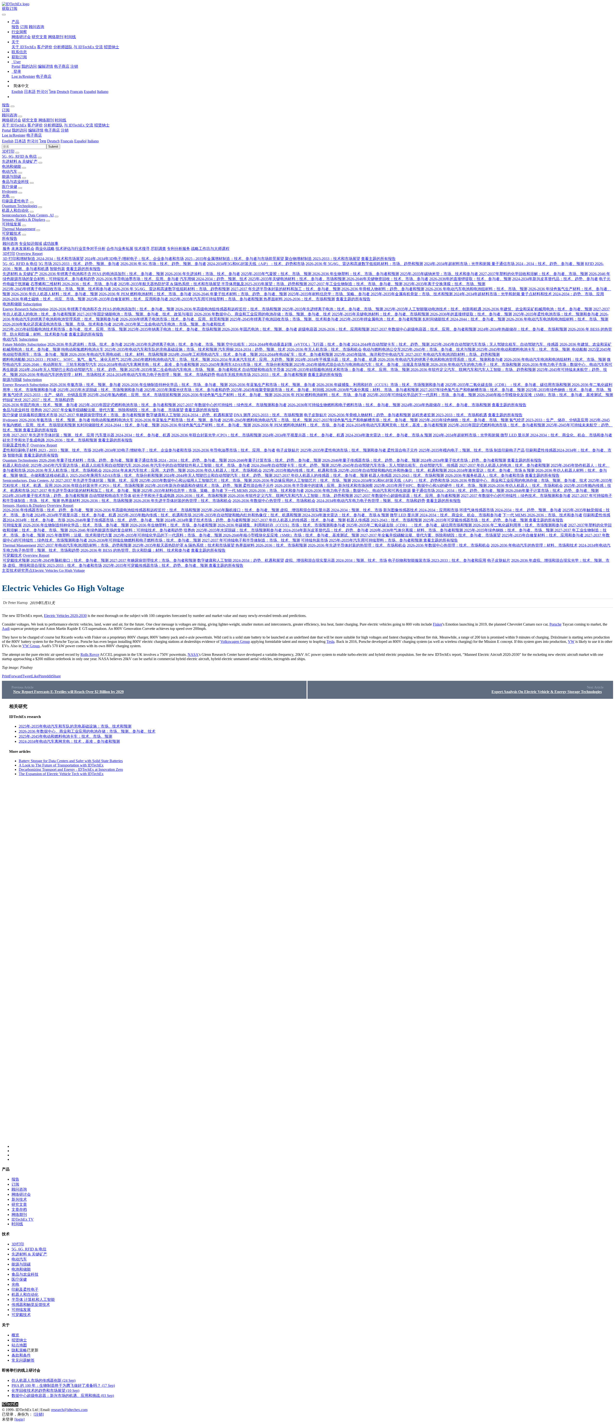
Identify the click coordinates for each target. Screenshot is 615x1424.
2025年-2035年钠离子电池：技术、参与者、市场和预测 (175, 329)
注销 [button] (64, 130)
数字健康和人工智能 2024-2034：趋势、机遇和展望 (189, 415)
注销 (74, 66)
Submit (53, 146)
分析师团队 (63, 47)
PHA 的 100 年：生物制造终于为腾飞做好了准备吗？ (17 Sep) (63, 1385)
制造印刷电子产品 (509, 450)
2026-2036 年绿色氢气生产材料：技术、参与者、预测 (227, 395)
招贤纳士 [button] (102, 125)
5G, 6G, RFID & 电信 (19, 156)
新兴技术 (19, 1199)
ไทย (52, 92)
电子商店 (61, 66)
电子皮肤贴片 (315, 415)
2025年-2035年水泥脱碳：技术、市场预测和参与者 (100, 390)
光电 (6, 196)
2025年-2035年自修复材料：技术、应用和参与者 (127, 299)
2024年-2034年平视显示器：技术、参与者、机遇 (336, 359)
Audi (6, 629)
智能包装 (57, 269)
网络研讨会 (21, 37)
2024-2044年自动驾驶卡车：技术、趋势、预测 (390, 344)
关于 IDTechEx (24, 47)
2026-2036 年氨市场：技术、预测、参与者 (85, 385)
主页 (6, 570)
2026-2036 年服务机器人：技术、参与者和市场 (484, 475)
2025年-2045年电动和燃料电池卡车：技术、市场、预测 (523, 349)
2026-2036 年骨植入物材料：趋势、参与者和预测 (382, 289)
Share (56, 676)
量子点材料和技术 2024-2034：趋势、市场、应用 (562, 294)
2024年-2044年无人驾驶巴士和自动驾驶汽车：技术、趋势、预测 (74, 370)
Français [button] (67, 141)
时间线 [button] (60, 120)
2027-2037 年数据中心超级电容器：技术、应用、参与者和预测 (423, 329)
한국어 (42, 92)
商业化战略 (45, 249)
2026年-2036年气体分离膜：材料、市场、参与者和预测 (372, 390)
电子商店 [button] (52, 130)
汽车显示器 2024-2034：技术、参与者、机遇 (132, 435)
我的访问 (29, 66)
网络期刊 (55, 37)
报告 (15, 27)
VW (571, 642)
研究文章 (39, 37)
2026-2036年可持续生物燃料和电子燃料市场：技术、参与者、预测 (344, 405)
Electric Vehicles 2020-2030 (65, 616)
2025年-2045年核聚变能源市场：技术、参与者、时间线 (278, 390)
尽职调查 (158, 249)
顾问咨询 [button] (9, 115)
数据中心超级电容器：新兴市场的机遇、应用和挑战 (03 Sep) (63, 1396)
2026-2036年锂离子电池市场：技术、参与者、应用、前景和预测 (174, 319)
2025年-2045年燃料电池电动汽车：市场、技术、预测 (165, 359)
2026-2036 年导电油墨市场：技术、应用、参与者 (137, 279)
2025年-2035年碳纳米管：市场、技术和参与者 (439, 274)
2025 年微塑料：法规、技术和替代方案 (79, 535)
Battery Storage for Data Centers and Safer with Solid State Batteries (71, 761)
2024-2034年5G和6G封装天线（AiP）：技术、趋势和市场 (256, 264)
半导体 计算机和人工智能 (33, 1299)
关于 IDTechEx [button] (14, 125)
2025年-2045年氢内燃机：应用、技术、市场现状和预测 (134, 395)
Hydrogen (9, 191)
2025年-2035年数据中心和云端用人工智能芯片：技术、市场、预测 (196, 480)
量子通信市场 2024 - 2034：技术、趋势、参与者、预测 (538, 264)
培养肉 (36, 410)
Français (76, 92)
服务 (6, 249)
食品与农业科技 (15, 182)
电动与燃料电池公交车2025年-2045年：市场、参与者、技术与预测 (419, 349)
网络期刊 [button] (46, 120)
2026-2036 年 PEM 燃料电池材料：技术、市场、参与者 (145, 294)
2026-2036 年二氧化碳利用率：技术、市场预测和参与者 (520, 525)
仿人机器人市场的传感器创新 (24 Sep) (43, 1380)
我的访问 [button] (19, 130)
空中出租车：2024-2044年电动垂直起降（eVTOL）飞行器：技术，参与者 (288, 344)
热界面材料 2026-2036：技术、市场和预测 (299, 299)
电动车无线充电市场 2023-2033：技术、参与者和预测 (261, 375)
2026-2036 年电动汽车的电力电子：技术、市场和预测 (475, 364)
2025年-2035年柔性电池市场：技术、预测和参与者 (556, 314)
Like (34, 676)
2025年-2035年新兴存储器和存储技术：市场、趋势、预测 (194, 485)
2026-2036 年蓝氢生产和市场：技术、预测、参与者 (272, 385)
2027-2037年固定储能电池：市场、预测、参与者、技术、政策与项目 (135, 314)
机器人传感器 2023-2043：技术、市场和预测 (406, 475)
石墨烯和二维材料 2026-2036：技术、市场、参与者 (74, 284)
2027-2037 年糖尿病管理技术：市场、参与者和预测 (101, 415)
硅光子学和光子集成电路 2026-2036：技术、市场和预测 (50, 440)
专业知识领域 (30, 243)
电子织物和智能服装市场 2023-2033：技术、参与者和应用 (437, 560)
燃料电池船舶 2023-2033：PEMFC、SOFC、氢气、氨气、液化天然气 (60, 359)
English (17, 92)
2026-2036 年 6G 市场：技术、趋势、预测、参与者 (163, 264)
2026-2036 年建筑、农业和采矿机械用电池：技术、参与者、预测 (537, 309)
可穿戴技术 (11, 233)
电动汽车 (9, 171)
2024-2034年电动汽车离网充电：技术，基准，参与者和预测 (148, 364)
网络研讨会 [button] (11, 120)
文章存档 (19, 1209)
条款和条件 (21, 1355)
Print (5, 676)
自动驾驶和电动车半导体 (263, 370)
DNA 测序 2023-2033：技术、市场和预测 (268, 415)
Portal (16, 66)
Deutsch (63, 92)
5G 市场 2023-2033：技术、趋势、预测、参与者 (78, 264)
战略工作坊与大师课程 (210, 249)
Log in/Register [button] (13, 135)
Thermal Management (18, 229)
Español (90, 92)
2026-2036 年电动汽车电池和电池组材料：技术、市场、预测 (476, 289)
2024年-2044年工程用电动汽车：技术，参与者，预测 (213, 354)
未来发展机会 (22, 249)
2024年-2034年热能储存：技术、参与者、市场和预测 (522, 329)
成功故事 (50, 243)
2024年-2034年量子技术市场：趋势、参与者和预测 (463, 460)
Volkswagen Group (235, 642)
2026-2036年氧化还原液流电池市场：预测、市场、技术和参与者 (57, 324)
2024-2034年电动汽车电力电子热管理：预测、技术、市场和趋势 (160, 375)
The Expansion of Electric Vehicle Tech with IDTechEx (61, 774)
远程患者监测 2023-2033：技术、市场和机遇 (449, 415)
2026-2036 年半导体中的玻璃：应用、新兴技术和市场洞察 (324, 485)
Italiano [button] (93, 141)
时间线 (70, 37)
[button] (15, 22)
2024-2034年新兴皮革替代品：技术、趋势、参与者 (555, 279)
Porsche (555, 624)
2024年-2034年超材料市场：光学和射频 (458, 264)
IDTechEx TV (23, 1219)
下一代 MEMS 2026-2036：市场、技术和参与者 (264, 491)
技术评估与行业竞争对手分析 (80, 249)
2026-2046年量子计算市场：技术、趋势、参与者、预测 (274, 460)
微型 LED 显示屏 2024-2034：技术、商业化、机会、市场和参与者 (556, 435)
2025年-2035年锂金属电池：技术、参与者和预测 (380, 319)
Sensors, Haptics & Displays (23, 219)
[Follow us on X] (312, 926)
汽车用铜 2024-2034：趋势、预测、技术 (213, 279)
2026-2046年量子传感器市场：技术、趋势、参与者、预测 (370, 460)
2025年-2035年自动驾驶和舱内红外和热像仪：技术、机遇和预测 (393, 470)
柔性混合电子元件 (402, 450)
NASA (193, 654)
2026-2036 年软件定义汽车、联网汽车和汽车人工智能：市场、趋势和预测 (473, 370)
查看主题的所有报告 (378, 259)
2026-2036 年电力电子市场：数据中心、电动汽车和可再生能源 (358, 491)
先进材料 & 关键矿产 (19, 161)
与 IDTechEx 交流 (88, 47)
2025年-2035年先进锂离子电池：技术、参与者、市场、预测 (333, 309)
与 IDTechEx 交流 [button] (78, 125)
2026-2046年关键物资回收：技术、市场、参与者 (387, 279)
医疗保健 (9, 187)
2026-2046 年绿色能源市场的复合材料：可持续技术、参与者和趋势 (126, 530)
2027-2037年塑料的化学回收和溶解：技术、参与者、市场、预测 (533, 274)
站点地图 (19, 1345)
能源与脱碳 (11, 177)
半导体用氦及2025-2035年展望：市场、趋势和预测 (264, 284)
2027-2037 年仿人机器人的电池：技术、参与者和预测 (504, 465)
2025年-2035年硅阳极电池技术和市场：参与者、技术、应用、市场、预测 (65, 329)
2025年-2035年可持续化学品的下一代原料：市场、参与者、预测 (422, 395)
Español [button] (80, 141)
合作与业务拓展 (119, 249)
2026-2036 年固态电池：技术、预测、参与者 (259, 329)
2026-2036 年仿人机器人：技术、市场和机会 (224, 470)
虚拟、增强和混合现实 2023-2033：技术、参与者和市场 (54, 565)
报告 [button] (6, 105)
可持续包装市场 (314, 540)
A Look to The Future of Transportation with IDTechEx (61, 765)
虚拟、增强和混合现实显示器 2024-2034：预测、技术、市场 (331, 510)
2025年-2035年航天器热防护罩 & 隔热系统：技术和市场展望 (169, 284)
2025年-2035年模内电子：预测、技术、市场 (456, 450)
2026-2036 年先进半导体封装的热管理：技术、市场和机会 (182, 501)
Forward (15, 676)
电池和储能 (11, 166)
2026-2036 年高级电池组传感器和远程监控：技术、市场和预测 (228, 309)
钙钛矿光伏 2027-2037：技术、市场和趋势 (38, 400)
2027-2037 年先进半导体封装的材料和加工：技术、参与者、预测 (285, 289)
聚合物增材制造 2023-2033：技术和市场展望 (322, 259)
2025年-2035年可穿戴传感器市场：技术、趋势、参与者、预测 (476, 520)
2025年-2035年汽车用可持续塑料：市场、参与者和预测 (216, 299)
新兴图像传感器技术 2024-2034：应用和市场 (420, 510)
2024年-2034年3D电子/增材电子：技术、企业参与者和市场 (134, 259)
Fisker (437, 624)
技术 (13, 570)
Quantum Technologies (19, 206)
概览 (15, 1335)
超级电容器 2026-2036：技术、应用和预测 (333, 329)
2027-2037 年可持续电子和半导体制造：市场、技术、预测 (251, 540)
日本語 (30, 92)
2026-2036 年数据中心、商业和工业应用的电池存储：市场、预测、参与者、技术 (262, 314)
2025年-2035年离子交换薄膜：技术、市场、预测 (444, 284)
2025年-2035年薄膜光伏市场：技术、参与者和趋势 (187, 390)
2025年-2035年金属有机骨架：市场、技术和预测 (412, 294)
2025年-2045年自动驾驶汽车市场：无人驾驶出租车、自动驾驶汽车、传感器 (494, 344)
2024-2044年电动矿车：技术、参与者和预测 (296, 354)
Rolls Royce (89, 654)
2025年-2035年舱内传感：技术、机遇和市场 (300, 470)
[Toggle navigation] (4, 14)
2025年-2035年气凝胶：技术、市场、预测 (276, 274)
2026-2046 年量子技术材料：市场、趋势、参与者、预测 (239, 294)
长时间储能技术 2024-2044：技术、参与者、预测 (463, 319)
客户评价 (44, 47)
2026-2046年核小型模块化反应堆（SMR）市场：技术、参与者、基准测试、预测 (545, 395)
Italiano (102, 92)
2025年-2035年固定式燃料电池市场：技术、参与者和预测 (128, 405)
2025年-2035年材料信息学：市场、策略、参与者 (329, 294)
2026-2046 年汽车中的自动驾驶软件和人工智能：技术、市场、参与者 (191, 465)
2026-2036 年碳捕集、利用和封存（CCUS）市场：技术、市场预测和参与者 (380, 385)
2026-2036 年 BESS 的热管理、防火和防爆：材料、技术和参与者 (135, 550)
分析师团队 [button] (53, 125)
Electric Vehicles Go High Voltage (59, 570)
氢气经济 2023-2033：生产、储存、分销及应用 (46, 395)
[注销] (39, 1414)
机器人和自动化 (15, 210)
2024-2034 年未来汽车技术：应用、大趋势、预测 (252, 359)
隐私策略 (19, 1350)
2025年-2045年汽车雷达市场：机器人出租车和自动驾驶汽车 (82, 465)
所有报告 (9, 238)
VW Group (31, 646)
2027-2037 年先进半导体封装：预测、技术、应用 (52, 435)
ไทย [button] (42, 141)
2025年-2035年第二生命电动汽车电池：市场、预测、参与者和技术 (168, 324)
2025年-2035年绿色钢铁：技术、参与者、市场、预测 (464, 420)
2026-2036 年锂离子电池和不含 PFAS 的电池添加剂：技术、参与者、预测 (101, 274)
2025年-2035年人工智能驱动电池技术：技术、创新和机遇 (433, 309)
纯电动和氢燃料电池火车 (82, 349)
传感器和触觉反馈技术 (31, 1305)
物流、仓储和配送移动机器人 (44, 475)
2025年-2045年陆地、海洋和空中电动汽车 (369, 354)
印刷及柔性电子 (15, 201)
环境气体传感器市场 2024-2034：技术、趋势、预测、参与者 (510, 510)
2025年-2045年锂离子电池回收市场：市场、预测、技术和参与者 (57, 289)
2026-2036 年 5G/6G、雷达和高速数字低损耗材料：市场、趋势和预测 (364, 264)
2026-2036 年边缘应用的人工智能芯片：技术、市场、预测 (302, 480)
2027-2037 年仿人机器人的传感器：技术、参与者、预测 (320, 475)
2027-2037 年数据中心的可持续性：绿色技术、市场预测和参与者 (232, 405)
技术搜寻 (142, 249)
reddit (47, 676)
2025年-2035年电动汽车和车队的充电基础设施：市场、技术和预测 (161, 349)
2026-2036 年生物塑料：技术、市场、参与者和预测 (355, 274)
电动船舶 (579, 349)
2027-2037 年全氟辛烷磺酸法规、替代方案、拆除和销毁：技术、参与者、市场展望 (113, 410)
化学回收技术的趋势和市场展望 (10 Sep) (45, 1390)
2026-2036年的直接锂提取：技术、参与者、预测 (470, 279)
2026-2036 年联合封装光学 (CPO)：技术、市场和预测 (216, 435)
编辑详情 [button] (35, 130)
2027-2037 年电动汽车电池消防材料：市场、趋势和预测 (452, 354)
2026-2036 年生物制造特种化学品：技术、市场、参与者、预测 (175, 385)
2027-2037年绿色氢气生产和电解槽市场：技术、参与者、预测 (472, 390)
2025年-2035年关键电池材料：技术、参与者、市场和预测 (297, 279)
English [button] (7, 141)
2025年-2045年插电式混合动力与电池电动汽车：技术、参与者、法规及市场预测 (362, 364)
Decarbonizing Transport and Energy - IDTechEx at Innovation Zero (71, 769)
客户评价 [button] (35, 125)
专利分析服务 (178, 249)
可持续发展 (11, 224)
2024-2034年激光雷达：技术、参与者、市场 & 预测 (388, 435)
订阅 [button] (6, 110)
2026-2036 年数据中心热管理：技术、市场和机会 (274, 501)
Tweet (26, 676)
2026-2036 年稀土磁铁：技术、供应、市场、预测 (43, 299)
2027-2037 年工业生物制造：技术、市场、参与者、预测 (355, 284)
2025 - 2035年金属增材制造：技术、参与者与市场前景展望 (235, 259)
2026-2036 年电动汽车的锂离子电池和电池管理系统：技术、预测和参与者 (440, 359)
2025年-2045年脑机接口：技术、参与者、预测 (240, 510)
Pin (40, 676)
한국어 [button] (32, 141)
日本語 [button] (20, 141)
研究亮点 (25, 570)
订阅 (24, 27)
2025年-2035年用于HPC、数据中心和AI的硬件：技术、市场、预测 (431, 485)
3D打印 (8, 151)
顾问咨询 (36, 27)
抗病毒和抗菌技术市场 (38, 415)
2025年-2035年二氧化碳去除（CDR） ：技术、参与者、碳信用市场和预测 (508, 385)
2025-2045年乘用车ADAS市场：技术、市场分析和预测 (247, 364)
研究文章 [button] (29, 120)
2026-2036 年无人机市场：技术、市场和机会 (324, 349)
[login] (19, 1419)
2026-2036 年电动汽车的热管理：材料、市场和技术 (62, 375)
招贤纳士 (111, 47)
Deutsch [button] (53, 141)
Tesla (330, 642)
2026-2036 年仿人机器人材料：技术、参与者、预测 (54, 294)
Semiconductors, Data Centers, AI (28, 215)
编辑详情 (45, 66)
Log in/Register (23, 76)
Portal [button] (6, 130)
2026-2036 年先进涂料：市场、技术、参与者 (202, 274)
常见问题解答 (23, 1360)
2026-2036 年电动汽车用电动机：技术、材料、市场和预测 (118, 354)
